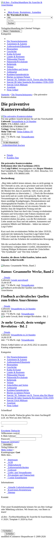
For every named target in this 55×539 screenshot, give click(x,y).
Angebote (11, 87)
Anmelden (36, 12)
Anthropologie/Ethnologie (18, 46)
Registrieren (25, 12)
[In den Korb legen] (2, 426)
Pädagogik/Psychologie (17, 61)
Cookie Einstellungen (17, 477)
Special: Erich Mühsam (17, 84)
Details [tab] (10, 155)
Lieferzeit (11, 470)
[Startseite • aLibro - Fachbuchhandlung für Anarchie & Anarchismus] (27, 5)
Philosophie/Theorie (16, 59)
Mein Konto (13, 12)
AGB (10, 462)
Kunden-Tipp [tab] (13, 158)
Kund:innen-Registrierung (19, 490)
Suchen (11, 23)
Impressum (12, 460)
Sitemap (11, 492)
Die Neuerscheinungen (17, 41)
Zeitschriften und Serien (17, 69)
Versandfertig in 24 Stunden (23, 121)
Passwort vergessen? (10, 442)
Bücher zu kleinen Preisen (18, 77)
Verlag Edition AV (25, 131)
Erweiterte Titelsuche (10, 430)
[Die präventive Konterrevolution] (16, 116)
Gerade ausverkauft (19, 280)
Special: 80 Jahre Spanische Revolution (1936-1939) (30, 82)
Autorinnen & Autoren (17, 44)
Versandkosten (27, 137)
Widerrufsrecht (14, 465)
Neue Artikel (12, 90)
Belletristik (11, 64)
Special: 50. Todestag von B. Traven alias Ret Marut (30, 79)
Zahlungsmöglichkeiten (18, 467)
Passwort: (5, 439)
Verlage (10, 67)
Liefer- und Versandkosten (19, 472)
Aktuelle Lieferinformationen (20, 487)
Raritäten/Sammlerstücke (18, 74)
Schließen (10, 534)
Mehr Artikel (7, 450)
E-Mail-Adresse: (8, 436)
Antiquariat (12, 72)
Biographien (12, 49)
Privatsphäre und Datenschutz (20, 475)
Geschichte (12, 51)
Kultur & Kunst (14, 54)
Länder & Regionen (16, 56)
